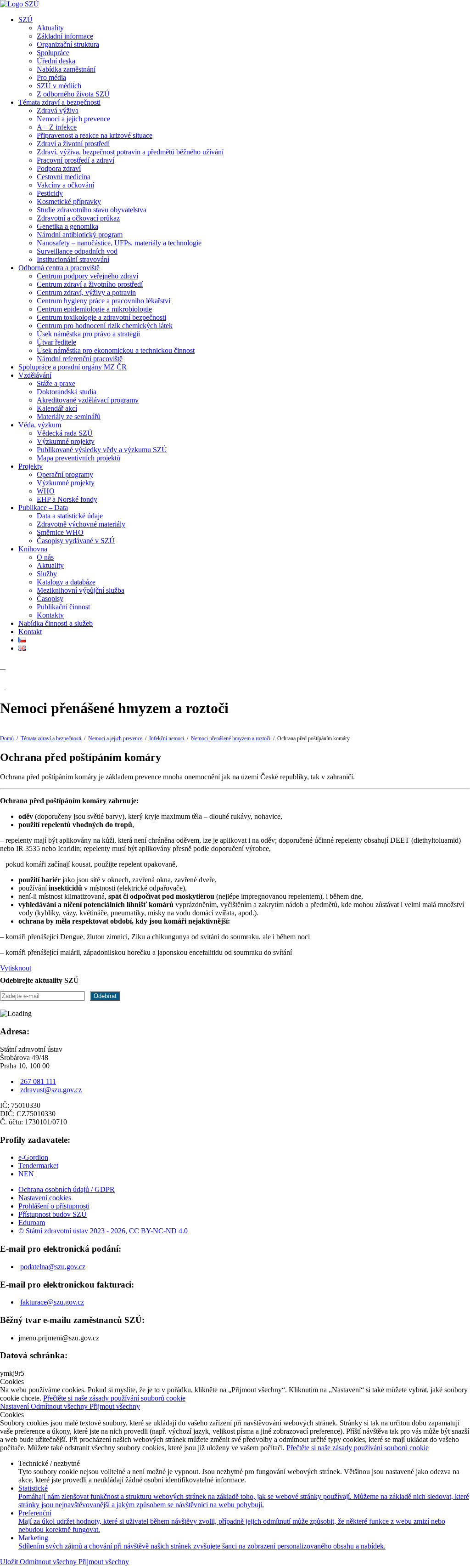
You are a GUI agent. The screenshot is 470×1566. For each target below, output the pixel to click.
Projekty (30, 466)
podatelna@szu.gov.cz (52, 1267)
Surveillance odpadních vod (77, 251)
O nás (45, 557)
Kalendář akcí (57, 408)
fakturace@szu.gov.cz (52, 1302)
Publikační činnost (63, 607)
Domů (7, 738)
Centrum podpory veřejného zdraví (87, 276)
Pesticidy (50, 193)
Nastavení (15, 1406)
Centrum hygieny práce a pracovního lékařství (103, 301)
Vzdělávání (34, 375)
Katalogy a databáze (66, 582)
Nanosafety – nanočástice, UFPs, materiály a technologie (119, 243)
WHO (46, 491)
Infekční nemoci (166, 738)
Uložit (10, 1562)
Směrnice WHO (60, 532)
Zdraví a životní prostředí (73, 144)
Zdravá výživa (57, 110)
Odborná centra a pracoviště (59, 268)
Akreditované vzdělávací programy (88, 400)
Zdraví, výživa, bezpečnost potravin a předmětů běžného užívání (130, 152)
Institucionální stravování (73, 259)
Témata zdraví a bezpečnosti (59, 102)
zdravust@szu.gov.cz (51, 1090)
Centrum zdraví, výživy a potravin (86, 292)
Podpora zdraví (59, 168)
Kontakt (30, 631)
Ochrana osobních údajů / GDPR (66, 1189)
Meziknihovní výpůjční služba (80, 590)
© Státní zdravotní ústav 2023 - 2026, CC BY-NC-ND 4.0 (103, 1231)
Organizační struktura (68, 44)
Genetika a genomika (67, 226)
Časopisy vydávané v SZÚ (76, 541)
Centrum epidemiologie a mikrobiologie (94, 309)
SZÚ (25, 19)
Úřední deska (56, 61)
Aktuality (50, 28)
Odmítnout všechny (60, 1406)
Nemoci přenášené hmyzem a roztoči (230, 738)
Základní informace (65, 36)
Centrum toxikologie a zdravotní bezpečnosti (101, 317)
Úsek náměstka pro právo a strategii (88, 334)
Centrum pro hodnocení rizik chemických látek (105, 325)
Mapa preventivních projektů (78, 458)
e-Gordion (33, 1157)
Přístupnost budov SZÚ (52, 1214)
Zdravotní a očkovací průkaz (78, 218)
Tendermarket (38, 1165)
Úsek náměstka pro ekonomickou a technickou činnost (116, 350)
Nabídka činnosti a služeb (55, 623)
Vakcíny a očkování (65, 185)
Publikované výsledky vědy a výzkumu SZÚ (102, 450)
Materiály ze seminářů (69, 416)
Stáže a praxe (56, 383)
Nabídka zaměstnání (66, 69)
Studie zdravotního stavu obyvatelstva (91, 210)
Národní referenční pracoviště (80, 359)
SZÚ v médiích (59, 86)
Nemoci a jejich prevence (73, 119)
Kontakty (50, 615)
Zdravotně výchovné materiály (81, 524)
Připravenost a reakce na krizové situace (94, 135)
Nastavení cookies (44, 1198)
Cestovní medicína (63, 177)
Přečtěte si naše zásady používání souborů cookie (114, 1398)
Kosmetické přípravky (69, 201)
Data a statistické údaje (70, 516)
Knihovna (32, 549)
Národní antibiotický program (80, 234)
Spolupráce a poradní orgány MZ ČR (72, 367)
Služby (47, 574)
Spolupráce (53, 53)
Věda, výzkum (39, 425)
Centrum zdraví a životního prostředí (90, 284)
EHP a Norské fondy (67, 499)
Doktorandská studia (66, 392)
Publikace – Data (43, 507)
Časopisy (50, 598)
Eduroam (31, 1222)
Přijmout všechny (115, 1406)
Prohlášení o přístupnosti (54, 1206)
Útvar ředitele (56, 342)
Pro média (51, 77)
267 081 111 (38, 1081)
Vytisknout (15, 968)
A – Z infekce (57, 127)
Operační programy (65, 474)
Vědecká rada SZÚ (65, 433)
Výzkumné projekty (66, 441)
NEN (26, 1174)
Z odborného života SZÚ (73, 94)
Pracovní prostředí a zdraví (75, 160)
